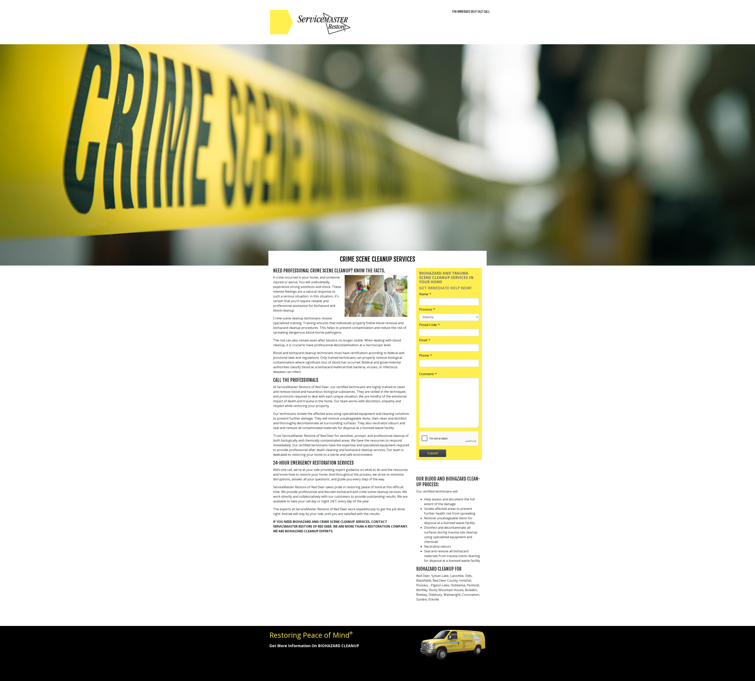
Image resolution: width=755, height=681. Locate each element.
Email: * (424, 340)
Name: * (425, 294)
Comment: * (428, 374)
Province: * (427, 309)
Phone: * (425, 355)
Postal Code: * (429, 325)
